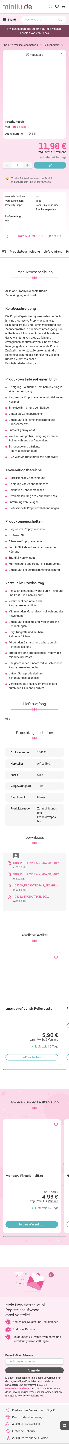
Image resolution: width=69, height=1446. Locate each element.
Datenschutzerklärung (17, 1388)
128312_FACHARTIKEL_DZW (31, 896)
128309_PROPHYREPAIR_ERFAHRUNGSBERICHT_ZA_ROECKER (37, 885)
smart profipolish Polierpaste (28, 1008)
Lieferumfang (53, 251)
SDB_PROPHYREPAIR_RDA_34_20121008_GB (37, 874)
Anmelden (34, 1370)
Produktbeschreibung (25, 251)
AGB (42, 1384)
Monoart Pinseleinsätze (24, 1175)
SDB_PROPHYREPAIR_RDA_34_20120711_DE (37, 863)
